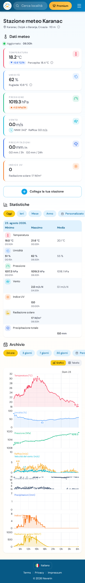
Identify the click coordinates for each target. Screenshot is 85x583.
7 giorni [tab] (44, 353)
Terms (27, 572)
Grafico (60, 362)
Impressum (55, 572)
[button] (77, 6)
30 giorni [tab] (62, 353)
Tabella (75, 362)
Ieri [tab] (22, 213)
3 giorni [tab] (27, 353)
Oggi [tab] (9, 213)
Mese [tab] (35, 213)
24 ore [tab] (10, 353)
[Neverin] (7, 5)
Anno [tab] (49, 213)
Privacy (39, 572)
